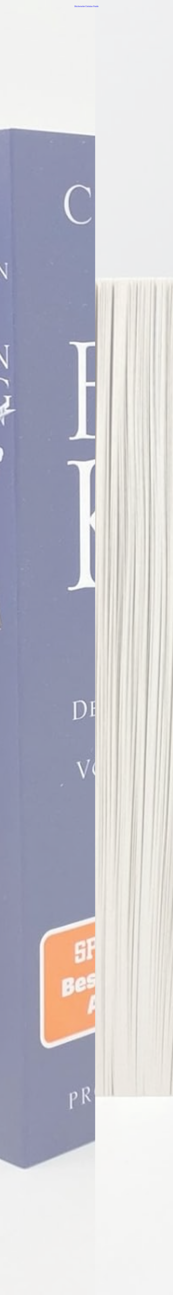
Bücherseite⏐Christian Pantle (86, 6)
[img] (86, 647)
